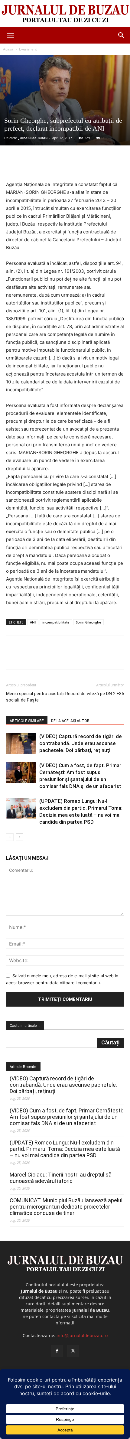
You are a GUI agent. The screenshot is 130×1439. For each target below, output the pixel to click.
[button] (10, 35)
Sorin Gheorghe (88, 622)
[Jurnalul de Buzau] (65, 14)
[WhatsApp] (73, 166)
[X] (45, 166)
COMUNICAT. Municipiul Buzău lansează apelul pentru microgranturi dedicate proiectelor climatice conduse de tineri (66, 1206)
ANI (33, 622)
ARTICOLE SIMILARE (27, 721)
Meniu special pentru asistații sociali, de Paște (35, 697)
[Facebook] (31, 166)
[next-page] (19, 837)
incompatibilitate (55, 622)
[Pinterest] (59, 166)
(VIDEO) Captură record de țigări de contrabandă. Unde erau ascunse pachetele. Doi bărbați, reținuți (80, 743)
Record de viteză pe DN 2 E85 (94, 693)
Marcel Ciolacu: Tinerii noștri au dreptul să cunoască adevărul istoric (61, 1177)
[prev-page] (10, 837)
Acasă (8, 49)
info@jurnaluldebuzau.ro (82, 1335)
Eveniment (28, 49)
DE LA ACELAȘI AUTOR (70, 721)
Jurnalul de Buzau (32, 137)
